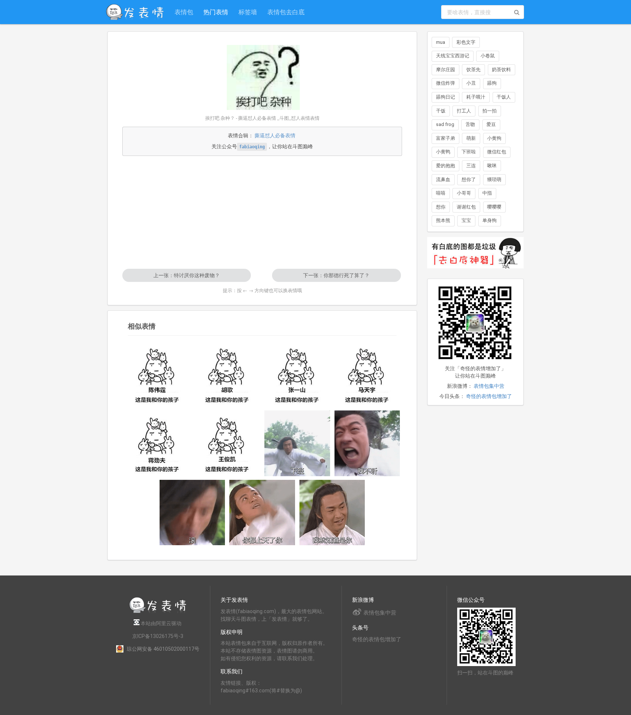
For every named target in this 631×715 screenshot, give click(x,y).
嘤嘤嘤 (494, 207)
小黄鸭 (443, 151)
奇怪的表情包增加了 (489, 396)
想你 (440, 207)
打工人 (464, 111)
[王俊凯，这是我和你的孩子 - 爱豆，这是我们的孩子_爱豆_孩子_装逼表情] (227, 443)
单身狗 (489, 220)
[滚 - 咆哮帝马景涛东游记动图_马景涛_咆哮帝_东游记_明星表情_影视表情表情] (192, 513)
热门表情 (215, 12)
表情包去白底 (286, 12)
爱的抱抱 (445, 165)
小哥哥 (464, 193)
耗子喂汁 (475, 97)
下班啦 (469, 151)
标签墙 (247, 12)
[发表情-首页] (134, 12)
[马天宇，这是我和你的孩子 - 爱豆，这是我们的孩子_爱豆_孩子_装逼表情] (367, 374)
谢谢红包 (466, 207)
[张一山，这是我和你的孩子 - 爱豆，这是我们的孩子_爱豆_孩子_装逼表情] (297, 374)
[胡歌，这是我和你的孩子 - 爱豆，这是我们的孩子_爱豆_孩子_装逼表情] (227, 374)
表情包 (184, 12)
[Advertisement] (262, 212)
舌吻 (470, 124)
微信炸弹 (445, 83)
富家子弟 (445, 138)
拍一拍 (489, 111)
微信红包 (496, 151)
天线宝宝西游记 (452, 55)
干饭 (440, 111)
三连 (471, 165)
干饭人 (504, 97)
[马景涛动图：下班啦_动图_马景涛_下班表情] (297, 443)
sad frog (445, 124)
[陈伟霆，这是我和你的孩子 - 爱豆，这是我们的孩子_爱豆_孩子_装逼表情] (157, 374)
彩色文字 (465, 42)
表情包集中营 (489, 386)
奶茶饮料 (501, 69)
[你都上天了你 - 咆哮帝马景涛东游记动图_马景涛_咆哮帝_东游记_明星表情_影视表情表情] (262, 513)
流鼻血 (443, 179)
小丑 (471, 83)
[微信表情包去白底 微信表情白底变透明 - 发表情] (475, 272)
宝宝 (466, 220)
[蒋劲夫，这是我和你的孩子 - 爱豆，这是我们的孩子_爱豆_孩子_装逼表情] (157, 443)
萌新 (471, 138)
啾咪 (492, 165)
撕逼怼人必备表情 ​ (276, 135)
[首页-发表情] (157, 612)
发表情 (228, 611)
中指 (487, 193)
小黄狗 (494, 138)
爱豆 (491, 124)
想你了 (469, 179)
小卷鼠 (488, 55)
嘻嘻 (440, 193)
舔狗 (492, 83)
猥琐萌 (494, 179)
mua (440, 42)
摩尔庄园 (445, 69)
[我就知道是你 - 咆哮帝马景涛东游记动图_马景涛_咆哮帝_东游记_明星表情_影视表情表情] (332, 513)
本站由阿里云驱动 (160, 623)
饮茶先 (473, 69)
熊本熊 (443, 220)
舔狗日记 (445, 97)
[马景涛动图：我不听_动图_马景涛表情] (367, 443)
